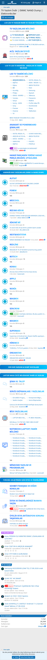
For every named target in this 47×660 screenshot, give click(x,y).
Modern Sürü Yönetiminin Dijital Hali (22, 494)
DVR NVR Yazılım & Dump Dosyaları (23, 367)
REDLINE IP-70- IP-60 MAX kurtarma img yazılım (26, 250)
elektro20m (23, 46)
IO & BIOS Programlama (21, 398)
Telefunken (32, 111)
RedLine (14, 244)
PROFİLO (32, 144)
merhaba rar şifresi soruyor (19, 524)
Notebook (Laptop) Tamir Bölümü (23, 430)
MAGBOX (14, 298)
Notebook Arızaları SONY (37, 453)
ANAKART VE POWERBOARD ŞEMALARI (23, 126)
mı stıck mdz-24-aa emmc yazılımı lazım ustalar (25, 228)
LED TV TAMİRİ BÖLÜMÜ (21, 74)
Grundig (15, 90)
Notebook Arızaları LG (36, 448)
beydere (40, 348)
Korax (13, 266)
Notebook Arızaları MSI (20, 451)
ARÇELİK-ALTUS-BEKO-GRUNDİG (24, 136)
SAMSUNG (16, 141)
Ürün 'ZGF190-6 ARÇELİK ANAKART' (19, 546)
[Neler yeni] (44, 2)
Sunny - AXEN (17, 103)
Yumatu (15, 98)
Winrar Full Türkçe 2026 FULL (19, 473)
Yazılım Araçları (18, 400)
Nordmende (33, 106)
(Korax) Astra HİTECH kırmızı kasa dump (23, 272)
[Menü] (3, 2)
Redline (31, 101)
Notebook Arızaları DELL (21, 443)
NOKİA (13, 288)
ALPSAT (13, 178)
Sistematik (20, 274)
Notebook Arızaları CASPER (38, 440)
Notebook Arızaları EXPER (37, 443)
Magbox (14, 321)
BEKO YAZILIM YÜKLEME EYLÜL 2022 (22, 118)
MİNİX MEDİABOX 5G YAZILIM (20, 240)
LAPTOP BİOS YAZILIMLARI (22, 418)
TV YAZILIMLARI (18, 35)
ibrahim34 (22, 407)
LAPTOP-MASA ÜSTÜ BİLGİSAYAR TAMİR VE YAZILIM (23, 375)
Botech (13, 256)
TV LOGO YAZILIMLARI (19, 40)
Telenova (32, 95)
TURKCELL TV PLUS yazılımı (19, 348)
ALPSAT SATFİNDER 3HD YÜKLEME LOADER (24, 183)
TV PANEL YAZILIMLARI (36, 38)
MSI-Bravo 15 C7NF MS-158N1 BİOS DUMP (24, 422)
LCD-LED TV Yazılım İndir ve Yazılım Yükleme (23, 23)
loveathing (22, 338)
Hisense (15, 111)
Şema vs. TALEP (17, 381)
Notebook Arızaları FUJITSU (22, 446)
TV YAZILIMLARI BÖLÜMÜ (22, 28)
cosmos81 (20, 316)
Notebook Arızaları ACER (37, 438)
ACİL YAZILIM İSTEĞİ (20, 51)
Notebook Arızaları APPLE (21, 440)
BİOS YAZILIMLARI (19, 411)
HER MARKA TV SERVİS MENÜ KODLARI (25, 38)
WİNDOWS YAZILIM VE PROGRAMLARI (20, 466)
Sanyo (15, 101)
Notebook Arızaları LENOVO (22, 448)
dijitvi (21, 120)
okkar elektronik (22, 218)
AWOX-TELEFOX (34, 85)
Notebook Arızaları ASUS (21, 438)
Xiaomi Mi (15, 222)
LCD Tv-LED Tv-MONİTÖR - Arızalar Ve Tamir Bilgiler (23, 66)
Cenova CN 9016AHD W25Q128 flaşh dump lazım (26, 405)
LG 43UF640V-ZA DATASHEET (25, 148)
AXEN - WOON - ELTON (36, 83)
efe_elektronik (24, 230)
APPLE (13, 278)
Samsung (32, 90)
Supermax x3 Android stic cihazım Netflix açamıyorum (28, 336)
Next (30, 88)
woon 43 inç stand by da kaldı (20, 57)
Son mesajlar (7, 565)
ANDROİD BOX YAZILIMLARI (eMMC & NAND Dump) (23, 172)
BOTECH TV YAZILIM (11, 600)
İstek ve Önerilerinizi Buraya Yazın (26, 502)
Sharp (31, 108)
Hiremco (14, 343)
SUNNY (7, 610)
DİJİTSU (15, 83)
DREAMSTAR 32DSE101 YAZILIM (20, 358)
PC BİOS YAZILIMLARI (36, 418)
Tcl (13, 113)
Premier (15, 108)
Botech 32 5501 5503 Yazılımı (16, 596)
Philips (15, 93)
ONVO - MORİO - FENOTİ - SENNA (24, 95)
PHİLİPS (31, 141)
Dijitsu (15, 85)
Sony (14, 106)
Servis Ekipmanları (35, 400)
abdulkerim (23, 252)
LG (13, 88)
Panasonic (32, 98)
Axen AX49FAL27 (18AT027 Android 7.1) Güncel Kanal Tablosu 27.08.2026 (24, 604)
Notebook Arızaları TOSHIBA (22, 456)
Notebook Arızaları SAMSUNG (23, 453)
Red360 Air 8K (17, 210)
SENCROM (14, 308)
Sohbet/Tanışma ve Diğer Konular (23, 487)
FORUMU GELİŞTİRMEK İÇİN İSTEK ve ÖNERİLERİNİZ (23, 480)
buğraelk (22, 165)
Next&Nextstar (18, 234)
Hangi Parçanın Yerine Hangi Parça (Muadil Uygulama (26, 156)
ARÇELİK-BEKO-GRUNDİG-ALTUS (24, 80)
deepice (41, 626)
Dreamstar (15, 352)
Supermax (15, 330)
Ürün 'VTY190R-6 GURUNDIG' (16, 554)
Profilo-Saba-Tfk (34, 103)
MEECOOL (14, 200)
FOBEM (13, 190)
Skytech (31, 93)
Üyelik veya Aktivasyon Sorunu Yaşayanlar (27, 517)
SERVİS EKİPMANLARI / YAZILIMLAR (27, 391)
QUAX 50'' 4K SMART (13, 578)
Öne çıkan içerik (8, 533)
